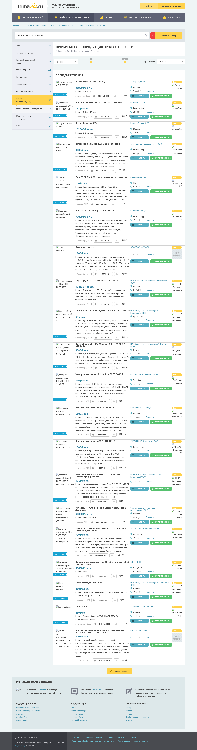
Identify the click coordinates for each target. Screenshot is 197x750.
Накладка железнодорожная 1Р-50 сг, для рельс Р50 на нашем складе (102, 563)
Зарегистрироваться (171, 6)
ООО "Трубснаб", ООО (140, 247)
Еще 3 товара (60, 203)
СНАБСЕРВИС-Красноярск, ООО (144, 441)
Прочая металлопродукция (63, 25)
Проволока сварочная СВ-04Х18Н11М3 (95, 408)
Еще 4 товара (60, 115)
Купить (141, 96)
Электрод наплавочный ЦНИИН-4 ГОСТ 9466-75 (100, 374)
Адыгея (19, 714)
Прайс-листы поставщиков (74, 17)
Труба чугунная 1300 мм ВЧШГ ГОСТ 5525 (96, 280)
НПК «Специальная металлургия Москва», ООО (148, 281)
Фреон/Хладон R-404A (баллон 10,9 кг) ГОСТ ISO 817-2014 (100, 345)
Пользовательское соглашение (133, 741)
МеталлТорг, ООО (138, 102)
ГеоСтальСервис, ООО (139, 123)
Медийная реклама (95, 737)
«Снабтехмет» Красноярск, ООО (144, 528)
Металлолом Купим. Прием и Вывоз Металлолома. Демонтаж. (100, 509)
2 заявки (42, 689)
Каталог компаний (33, 17)
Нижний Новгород (79, 720)
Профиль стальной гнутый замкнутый (94, 210)
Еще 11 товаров (60, 623)
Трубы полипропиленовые (137, 717)
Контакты (133, 737)
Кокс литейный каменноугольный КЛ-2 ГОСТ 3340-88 (102, 311)
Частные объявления (140, 17)
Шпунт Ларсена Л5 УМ (86, 123)
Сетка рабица (82, 606)
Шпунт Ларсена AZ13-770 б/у (90, 82)
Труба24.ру (20, 745)
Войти (148, 6)
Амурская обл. (22, 720)
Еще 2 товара (60, 95)
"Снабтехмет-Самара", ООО (142, 606)
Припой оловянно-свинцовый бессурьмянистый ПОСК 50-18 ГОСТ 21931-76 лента (99, 631)
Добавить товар (168, 35)
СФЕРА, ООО (135, 562)
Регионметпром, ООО (139, 210)
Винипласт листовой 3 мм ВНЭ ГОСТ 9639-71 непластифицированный (98, 475)
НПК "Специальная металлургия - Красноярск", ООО (144, 311)
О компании (77, 737)
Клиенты (121, 737)
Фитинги (129, 710)
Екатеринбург (77, 717)
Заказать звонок (163, 96)
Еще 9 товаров (60, 169)
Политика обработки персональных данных (93, 741)
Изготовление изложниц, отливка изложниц (97, 144)
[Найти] (146, 35)
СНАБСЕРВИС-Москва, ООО (142, 407)
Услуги (110, 737)
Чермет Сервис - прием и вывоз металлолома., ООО (144, 509)
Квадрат (129, 707)
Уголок (129, 720)
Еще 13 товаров (60, 599)
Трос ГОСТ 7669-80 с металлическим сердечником (101, 177)
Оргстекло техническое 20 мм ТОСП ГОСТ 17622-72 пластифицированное (102, 529)
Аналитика (174, 17)
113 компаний (98, 689)
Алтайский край (23, 717)
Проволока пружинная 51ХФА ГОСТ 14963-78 (98, 102)
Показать (150, 91)
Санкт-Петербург (78, 710)
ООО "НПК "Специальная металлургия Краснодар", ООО (147, 475)
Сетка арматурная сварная (88, 583)
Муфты (129, 714)
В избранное (103, 96)
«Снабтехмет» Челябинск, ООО (144, 374)
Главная (15, 25)
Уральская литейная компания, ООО (146, 144)
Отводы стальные (84, 247)
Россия (59, 61)
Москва (74, 707)
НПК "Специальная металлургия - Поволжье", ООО (149, 583)
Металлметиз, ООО (138, 177)
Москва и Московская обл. (28, 707)
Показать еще (120, 671)
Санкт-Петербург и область (28, 710)
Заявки (108, 17)
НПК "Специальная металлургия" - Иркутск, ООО (148, 345)
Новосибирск (77, 714)
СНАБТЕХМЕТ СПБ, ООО (141, 630)
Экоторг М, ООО (137, 81)
